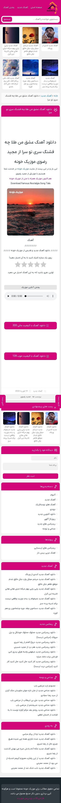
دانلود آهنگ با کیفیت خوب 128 (29, 356)
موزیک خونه (23, 168)
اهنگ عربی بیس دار (46, 552)
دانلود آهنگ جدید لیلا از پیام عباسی (39, 734)
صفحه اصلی (36, 7)
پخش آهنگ (8, 7)
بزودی (52, 509)
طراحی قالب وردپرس (34, 798)
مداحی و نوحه (49, 528)
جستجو (7, 19)
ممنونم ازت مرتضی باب (44, 685)
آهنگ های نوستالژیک (45, 504)
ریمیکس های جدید (46, 523)
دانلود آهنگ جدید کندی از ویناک (40, 574)
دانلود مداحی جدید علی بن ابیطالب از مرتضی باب (32, 700)
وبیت (20, 798)
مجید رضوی (25, 396)
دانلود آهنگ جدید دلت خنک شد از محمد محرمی (33, 768)
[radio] (43, 265)
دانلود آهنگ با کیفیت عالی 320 (29, 325)
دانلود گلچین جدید (46, 514)
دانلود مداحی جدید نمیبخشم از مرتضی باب (35, 705)
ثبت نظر (30, 476)
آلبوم (53, 494)
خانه (56, 95)
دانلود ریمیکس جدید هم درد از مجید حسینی (34, 647)
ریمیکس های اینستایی (44, 548)
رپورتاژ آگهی (49, 519)
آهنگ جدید (22, 7)
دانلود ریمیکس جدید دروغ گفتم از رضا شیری (34, 642)
